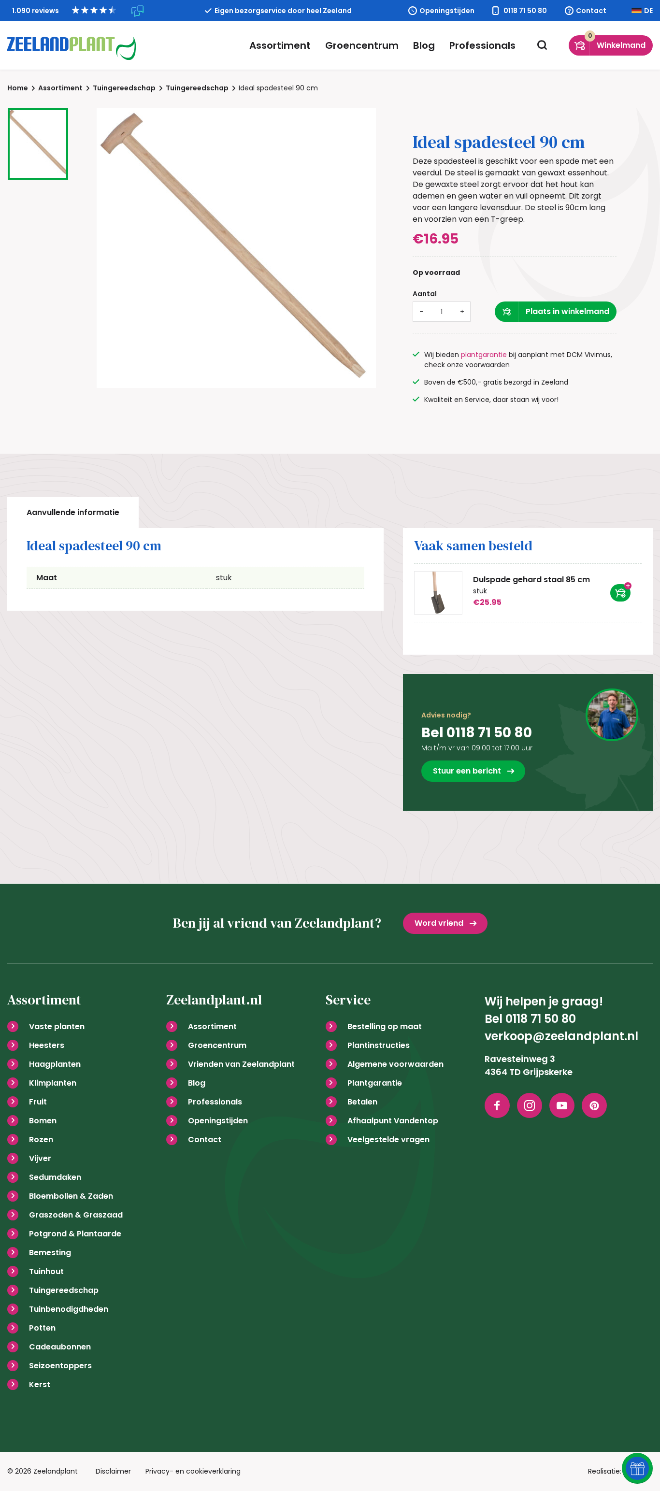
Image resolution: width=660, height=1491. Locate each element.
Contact (591, 10)
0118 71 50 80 (525, 10)
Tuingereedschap (64, 1290)
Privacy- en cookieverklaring (193, 1471)
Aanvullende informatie (73, 512)
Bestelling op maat (384, 1026)
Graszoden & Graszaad (76, 1214)
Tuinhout (46, 1271)
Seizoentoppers (60, 1365)
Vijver (40, 1158)
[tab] (73, 512)
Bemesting (50, 1252)
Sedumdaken (55, 1177)
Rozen (41, 1139)
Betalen (362, 1101)
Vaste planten (57, 1026)
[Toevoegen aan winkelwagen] (620, 593)
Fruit (38, 1101)
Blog (424, 45)
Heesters (46, 1045)
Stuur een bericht (467, 770)
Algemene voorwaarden (395, 1064)
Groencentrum (362, 45)
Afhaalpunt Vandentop (392, 1120)
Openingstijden (446, 10)
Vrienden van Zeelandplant (241, 1064)
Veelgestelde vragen (388, 1139)
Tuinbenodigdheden (68, 1309)
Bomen (43, 1120)
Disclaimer (113, 1471)
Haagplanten (55, 1064)
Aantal (425, 294)
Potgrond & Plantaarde (75, 1233)
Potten (42, 1327)
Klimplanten (52, 1083)
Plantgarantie (374, 1083)
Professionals (482, 45)
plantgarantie (484, 354)
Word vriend (439, 923)
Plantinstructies (378, 1045)
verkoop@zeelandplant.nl (561, 1036)
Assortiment (280, 45)
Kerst (39, 1384)
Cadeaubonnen (60, 1346)
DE (648, 10)
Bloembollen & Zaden (71, 1196)
